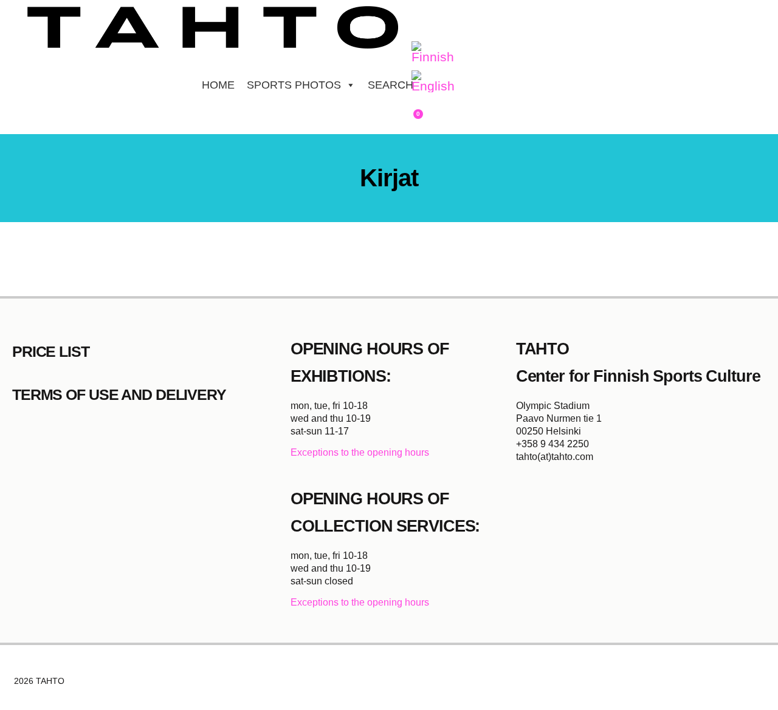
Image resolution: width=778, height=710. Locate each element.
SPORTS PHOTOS (294, 85)
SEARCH (390, 85)
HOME (218, 85)
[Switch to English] (433, 81)
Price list (50, 351)
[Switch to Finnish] (432, 52)
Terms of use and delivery (119, 394)
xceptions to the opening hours (363, 452)
